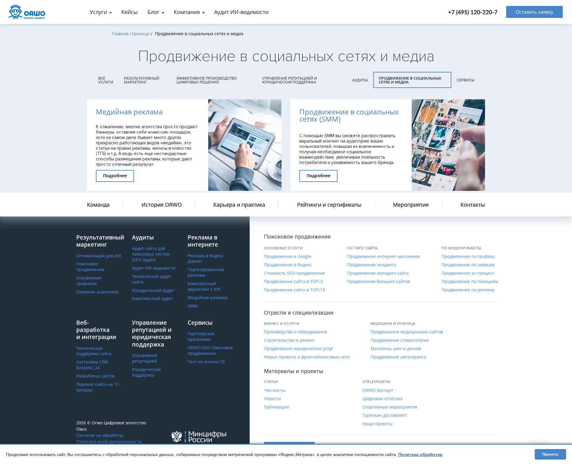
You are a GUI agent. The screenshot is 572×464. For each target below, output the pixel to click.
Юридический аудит (153, 290)
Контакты (473, 204)
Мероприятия (411, 204)
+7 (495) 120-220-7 (473, 12)
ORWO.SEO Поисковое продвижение (210, 350)
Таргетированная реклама (206, 272)
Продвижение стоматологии (400, 340)
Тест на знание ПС (207, 361)
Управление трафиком (89, 280)
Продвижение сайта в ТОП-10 (294, 290)
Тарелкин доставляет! (384, 415)
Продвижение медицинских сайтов (407, 332)
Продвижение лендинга (371, 264)
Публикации (276, 407)
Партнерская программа (201, 336)
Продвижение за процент (468, 273)
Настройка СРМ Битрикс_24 (92, 364)
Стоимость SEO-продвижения (294, 273)
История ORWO (162, 204)
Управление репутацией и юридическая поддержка (289, 80)
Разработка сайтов (95, 376)
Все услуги (105, 80)
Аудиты (360, 80)
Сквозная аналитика (97, 292)
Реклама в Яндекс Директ (206, 258)
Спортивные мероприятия (389, 407)
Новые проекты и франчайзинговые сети (307, 357)
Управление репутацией (144, 358)
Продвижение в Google (287, 256)
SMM (193, 306)
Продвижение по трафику (468, 256)
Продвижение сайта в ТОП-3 (293, 281)
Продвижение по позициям (470, 281)
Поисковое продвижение (90, 266)
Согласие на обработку (99, 435)
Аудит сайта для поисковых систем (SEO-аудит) (151, 254)
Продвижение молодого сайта (378, 273)
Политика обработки (420, 454)
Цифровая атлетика (382, 398)
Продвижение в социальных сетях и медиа (410, 80)
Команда (98, 204)
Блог (153, 12)
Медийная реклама (208, 297)
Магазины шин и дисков (396, 348)
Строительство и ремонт (289, 340)
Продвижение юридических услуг (298, 348)
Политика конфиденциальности (109, 441)
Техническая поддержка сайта (93, 351)
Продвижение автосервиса (398, 357)
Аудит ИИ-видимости (153, 268)
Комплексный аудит (152, 298)
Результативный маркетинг (141, 80)
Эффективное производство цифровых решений (206, 80)
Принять (550, 454)
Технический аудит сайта (152, 279)
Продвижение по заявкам (468, 264)
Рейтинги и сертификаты (329, 204)
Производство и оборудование (295, 332)
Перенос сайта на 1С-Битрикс (98, 387)
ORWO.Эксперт (377, 390)
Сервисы (466, 80)
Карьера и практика (239, 204)
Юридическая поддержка (146, 372)
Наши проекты (377, 423)
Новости (272, 398)
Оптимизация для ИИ (98, 256)
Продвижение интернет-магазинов (383, 256)
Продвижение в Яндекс (288, 264)
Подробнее (115, 175)
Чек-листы (274, 390)
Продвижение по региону (468, 290)
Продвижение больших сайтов (378, 281)
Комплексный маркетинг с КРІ (204, 286)
